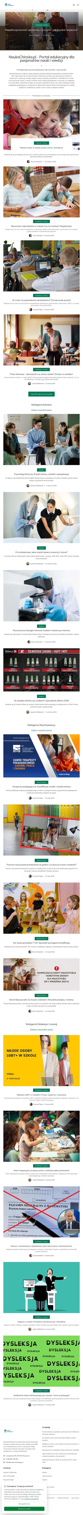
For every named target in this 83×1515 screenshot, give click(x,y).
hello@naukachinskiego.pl (14, 1462)
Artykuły (46, 1427)
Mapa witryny (75, 1498)
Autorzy (7, 1468)
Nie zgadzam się (24, 1504)
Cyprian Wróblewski (9, 1472)
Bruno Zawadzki (8, 1476)
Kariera (41, 470)
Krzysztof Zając (8, 1480)
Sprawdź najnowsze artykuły (41, 394)
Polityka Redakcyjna (63, 1498)
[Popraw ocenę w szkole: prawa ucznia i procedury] (41, 124)
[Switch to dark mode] (74, 5)
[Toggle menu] (78, 5)
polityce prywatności (31, 1499)
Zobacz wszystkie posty (41, 410)
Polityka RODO (50, 1498)
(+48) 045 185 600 (12, 1459)
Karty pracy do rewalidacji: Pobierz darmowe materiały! (60, 1450)
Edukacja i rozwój (41, 25)
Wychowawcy (41, 782)
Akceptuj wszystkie (24, 1509)
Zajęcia (44, 1480)
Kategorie (46, 1468)
